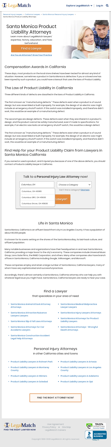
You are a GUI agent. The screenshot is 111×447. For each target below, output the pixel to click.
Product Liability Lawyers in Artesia (79, 361)
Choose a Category (68, 184)
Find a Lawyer (31, 48)
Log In (99, 5)
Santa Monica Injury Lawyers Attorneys (81, 312)
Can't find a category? (74, 190)
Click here (85, 190)
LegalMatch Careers (55, 430)
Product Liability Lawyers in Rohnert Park (31, 361)
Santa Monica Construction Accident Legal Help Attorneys (30, 337)
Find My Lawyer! (55, 199)
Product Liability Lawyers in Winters (29, 375)
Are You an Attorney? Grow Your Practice (31, 55)
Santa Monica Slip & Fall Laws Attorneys (31, 321)
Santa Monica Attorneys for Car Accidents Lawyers (27, 328)
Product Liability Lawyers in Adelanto (80, 375)
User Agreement (55, 424)
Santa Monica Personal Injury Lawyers (58, 14)
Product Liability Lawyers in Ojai (77, 381)
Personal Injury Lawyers (12, 14)
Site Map (66, 427)
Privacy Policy (49, 427)
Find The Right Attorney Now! (55, 397)
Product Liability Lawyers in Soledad (29, 381)
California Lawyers (32, 14)
